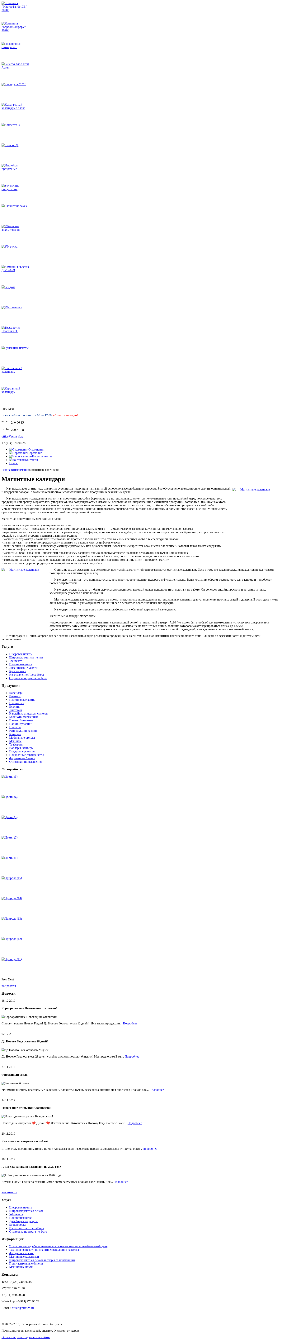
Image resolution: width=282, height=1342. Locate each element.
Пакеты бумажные (21, 720)
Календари (16, 692)
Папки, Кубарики (20, 723)
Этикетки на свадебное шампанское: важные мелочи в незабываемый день (58, 1246)
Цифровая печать (20, 654)
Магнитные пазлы (21, 1267)
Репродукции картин (23, 730)
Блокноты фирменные (23, 717)
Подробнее (130, 1023)
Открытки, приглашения (25, 761)
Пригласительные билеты (26, 1263)
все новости (9, 1192)
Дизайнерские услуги (23, 667)
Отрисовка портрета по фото (28, 678)
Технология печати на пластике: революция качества (44, 1249)
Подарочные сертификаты (26, 754)
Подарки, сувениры (22, 751)
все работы (9, 986)
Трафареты (16, 744)
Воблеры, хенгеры (21, 748)
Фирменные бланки (22, 758)
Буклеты (14, 706)
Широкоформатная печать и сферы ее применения (42, 1260)
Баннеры (15, 734)
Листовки (15, 710)
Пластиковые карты (22, 699)
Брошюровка (17, 671)
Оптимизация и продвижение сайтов (26, 1337)
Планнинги (16, 703)
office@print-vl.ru (12, 436)
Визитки (15, 696)
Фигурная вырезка (21, 1253)
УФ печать (16, 660)
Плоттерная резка (20, 664)
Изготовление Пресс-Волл (26, 674)
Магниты (15, 741)
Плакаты (15, 727)
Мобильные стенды (22, 737)
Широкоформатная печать (26, 657)
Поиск (13, 463)
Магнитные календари (24, 1256)
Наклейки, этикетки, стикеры (28, 713)
